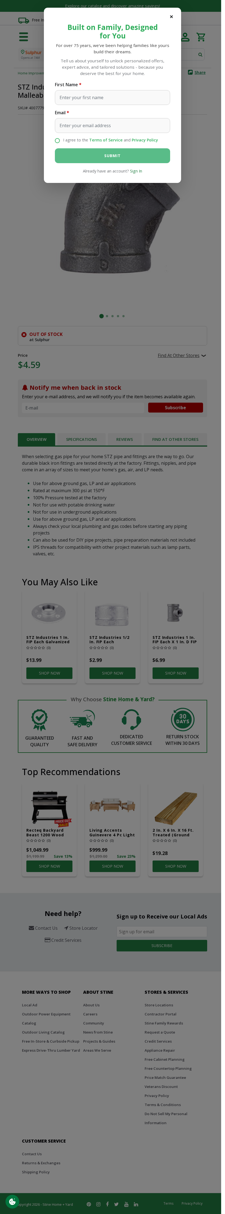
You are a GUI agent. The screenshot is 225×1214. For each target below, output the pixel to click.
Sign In (136, 171)
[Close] (171, 16)
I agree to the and (110, 140)
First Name (66, 85)
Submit (112, 155)
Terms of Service (106, 140)
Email (60, 113)
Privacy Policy (145, 140)
